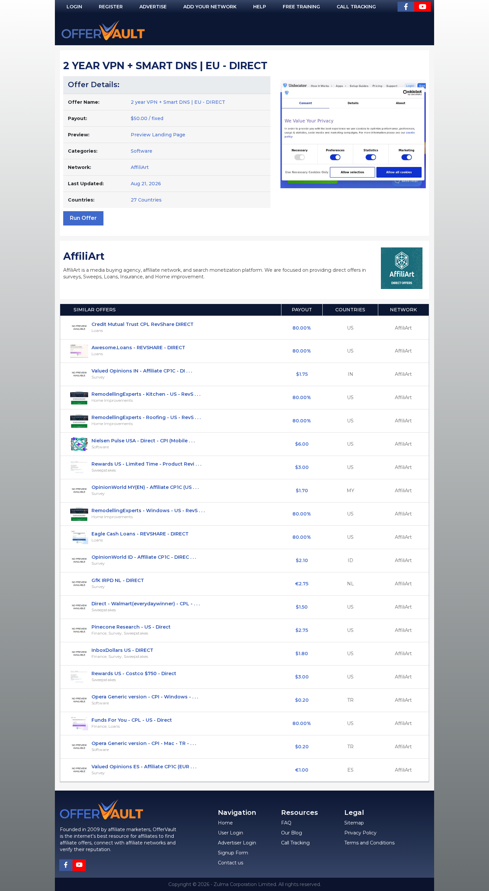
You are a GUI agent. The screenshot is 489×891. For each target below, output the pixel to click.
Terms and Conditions (369, 843)
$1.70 (302, 491)
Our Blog (291, 833)
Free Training (301, 7)
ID (350, 560)
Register (111, 7)
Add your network (210, 7)
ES (350, 770)
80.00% (301, 328)
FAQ (286, 823)
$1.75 (302, 374)
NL (350, 584)
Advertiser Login (237, 843)
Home (225, 823)
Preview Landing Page (158, 135)
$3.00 (302, 467)
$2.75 (301, 630)
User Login (230, 833)
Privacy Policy (360, 833)
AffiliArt (140, 167)
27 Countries (146, 200)
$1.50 (302, 607)
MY (350, 491)
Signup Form (233, 853)
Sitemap (354, 823)
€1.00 (301, 770)
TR (350, 700)
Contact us (230, 863)
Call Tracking (356, 7)
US (350, 328)
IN (350, 374)
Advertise (153, 7)
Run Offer (83, 218)
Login (74, 7)
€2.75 (301, 584)
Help (259, 7)
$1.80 (301, 654)
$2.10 (302, 560)
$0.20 (302, 700)
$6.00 (302, 444)
